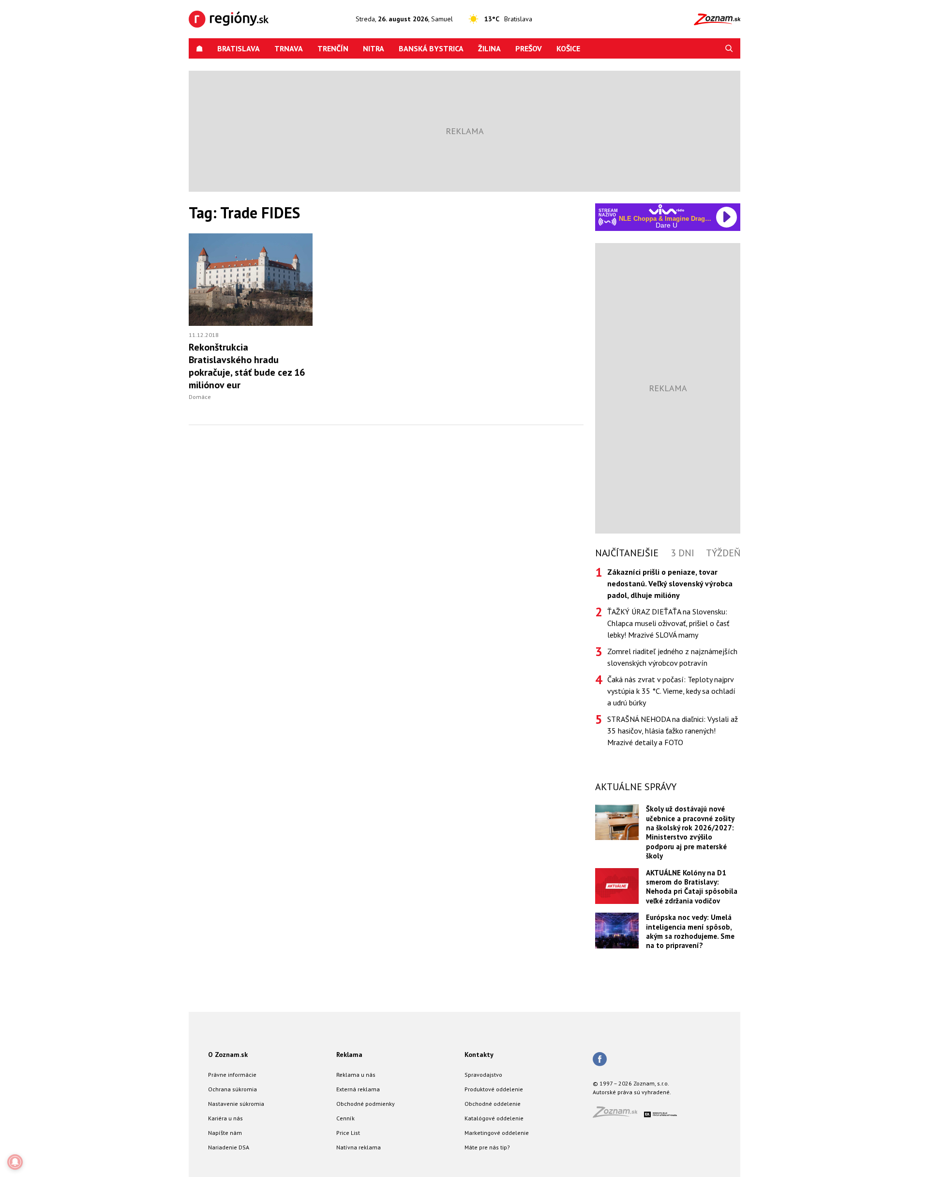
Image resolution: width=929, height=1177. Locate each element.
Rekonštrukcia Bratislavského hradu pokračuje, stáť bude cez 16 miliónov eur (247, 366)
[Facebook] (600, 1060)
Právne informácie (232, 1074)
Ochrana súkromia (232, 1089)
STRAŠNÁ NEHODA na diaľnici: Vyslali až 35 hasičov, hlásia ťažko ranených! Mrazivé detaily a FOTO (672, 730)
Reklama (349, 1054)
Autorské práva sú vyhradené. (632, 1092)
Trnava (288, 48)
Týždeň (723, 553)
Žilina (489, 48)
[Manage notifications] (15, 1162)
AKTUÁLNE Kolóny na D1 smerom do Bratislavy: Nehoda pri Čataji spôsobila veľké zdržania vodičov (691, 886)
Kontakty (479, 1054)
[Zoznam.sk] (618, 1114)
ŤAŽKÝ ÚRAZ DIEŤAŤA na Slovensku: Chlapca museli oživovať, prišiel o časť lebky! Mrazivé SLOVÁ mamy (668, 623)
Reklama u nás (355, 1074)
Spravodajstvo (483, 1074)
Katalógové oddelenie (494, 1118)
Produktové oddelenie (493, 1089)
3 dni (682, 553)
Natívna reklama (358, 1147)
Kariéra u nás (225, 1118)
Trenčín (332, 48)
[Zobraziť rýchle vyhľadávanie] (729, 48)
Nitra (373, 48)
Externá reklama (358, 1089)
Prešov (528, 48)
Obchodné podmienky (365, 1103)
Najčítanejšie (627, 553)
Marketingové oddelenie (496, 1132)
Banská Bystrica (431, 48)
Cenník (345, 1118)
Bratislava (238, 48)
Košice (568, 48)
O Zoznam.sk (228, 1054)
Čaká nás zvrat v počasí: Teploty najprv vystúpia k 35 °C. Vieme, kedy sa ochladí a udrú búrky (671, 690)
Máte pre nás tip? (487, 1147)
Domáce (200, 396)
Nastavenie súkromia (236, 1103)
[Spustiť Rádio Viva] (666, 209)
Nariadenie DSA (228, 1147)
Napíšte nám (225, 1132)
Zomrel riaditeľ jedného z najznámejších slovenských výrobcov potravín (672, 657)
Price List (348, 1132)
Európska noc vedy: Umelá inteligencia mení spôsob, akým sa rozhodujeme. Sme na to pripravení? (690, 931)
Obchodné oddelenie (492, 1103)
